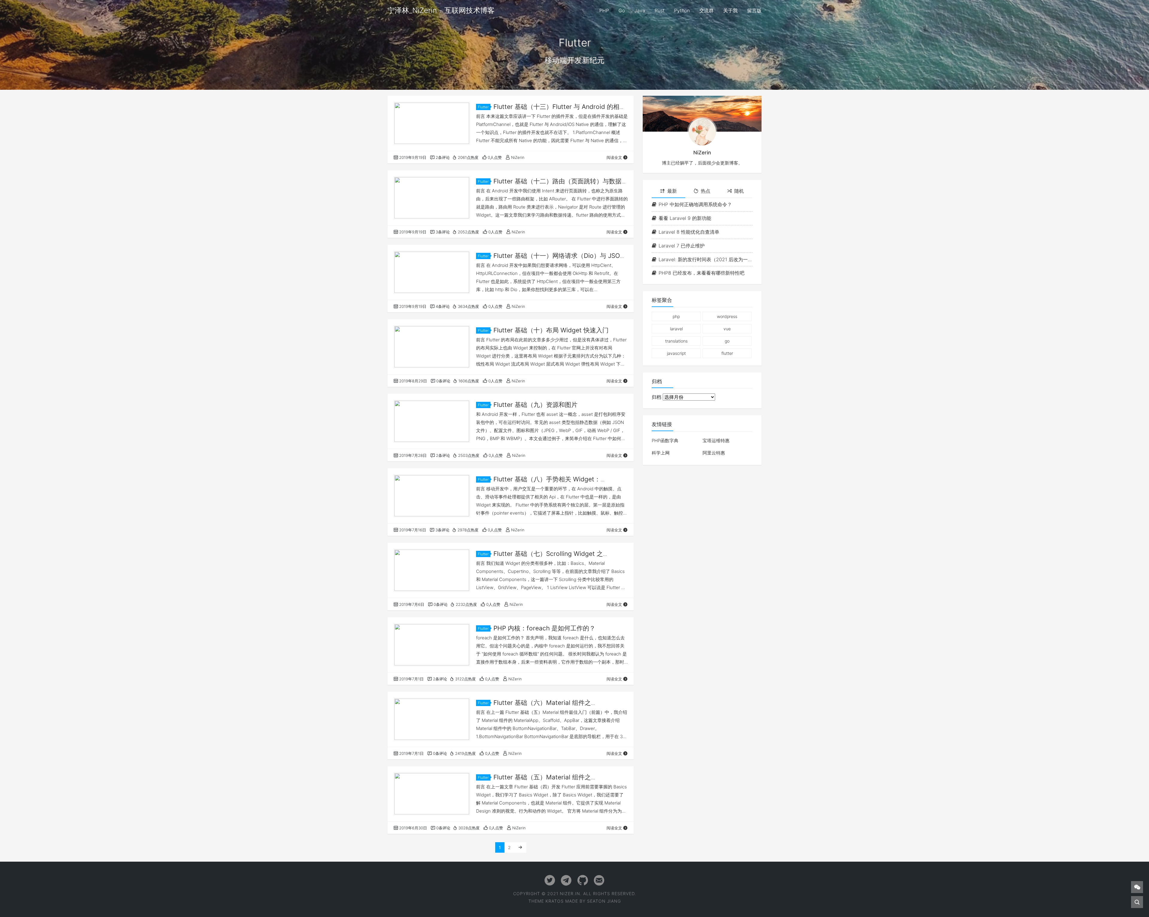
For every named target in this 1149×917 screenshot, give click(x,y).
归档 (656, 397)
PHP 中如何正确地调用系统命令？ (695, 204)
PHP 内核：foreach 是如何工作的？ (544, 628)
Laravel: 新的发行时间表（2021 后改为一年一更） (706, 259)
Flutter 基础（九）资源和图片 (535, 404)
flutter (727, 353)
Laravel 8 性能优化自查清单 (689, 232)
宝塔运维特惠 (716, 440)
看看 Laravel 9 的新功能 (685, 218)
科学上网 (661, 453)
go (727, 340)
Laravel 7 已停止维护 (682, 246)
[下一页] (520, 847)
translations (676, 340)
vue (727, 328)
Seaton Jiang (604, 901)
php (676, 316)
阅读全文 (614, 157)
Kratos (554, 901)
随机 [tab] (739, 191)
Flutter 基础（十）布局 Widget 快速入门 (551, 330)
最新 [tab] (672, 191)
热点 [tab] (705, 191)
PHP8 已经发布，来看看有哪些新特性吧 (701, 273)
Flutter (483, 107)
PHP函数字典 (665, 440)
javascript (676, 353)
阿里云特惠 (714, 453)
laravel (676, 328)
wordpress (727, 316)
